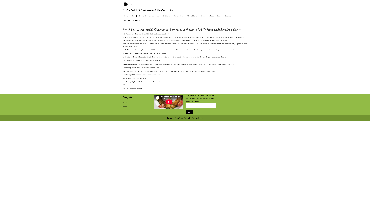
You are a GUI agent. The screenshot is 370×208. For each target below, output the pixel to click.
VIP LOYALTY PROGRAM (132, 20)
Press (219, 16)
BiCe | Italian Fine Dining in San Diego (148, 10)
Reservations (178, 16)
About (211, 16)
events (125, 106)
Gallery (203, 16)
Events (141, 16)
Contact (228, 16)
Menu (133, 16)
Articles (125, 102)
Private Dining (192, 16)
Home (126, 16)
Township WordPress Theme (178, 118)
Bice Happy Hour (153, 16)
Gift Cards (166, 16)
